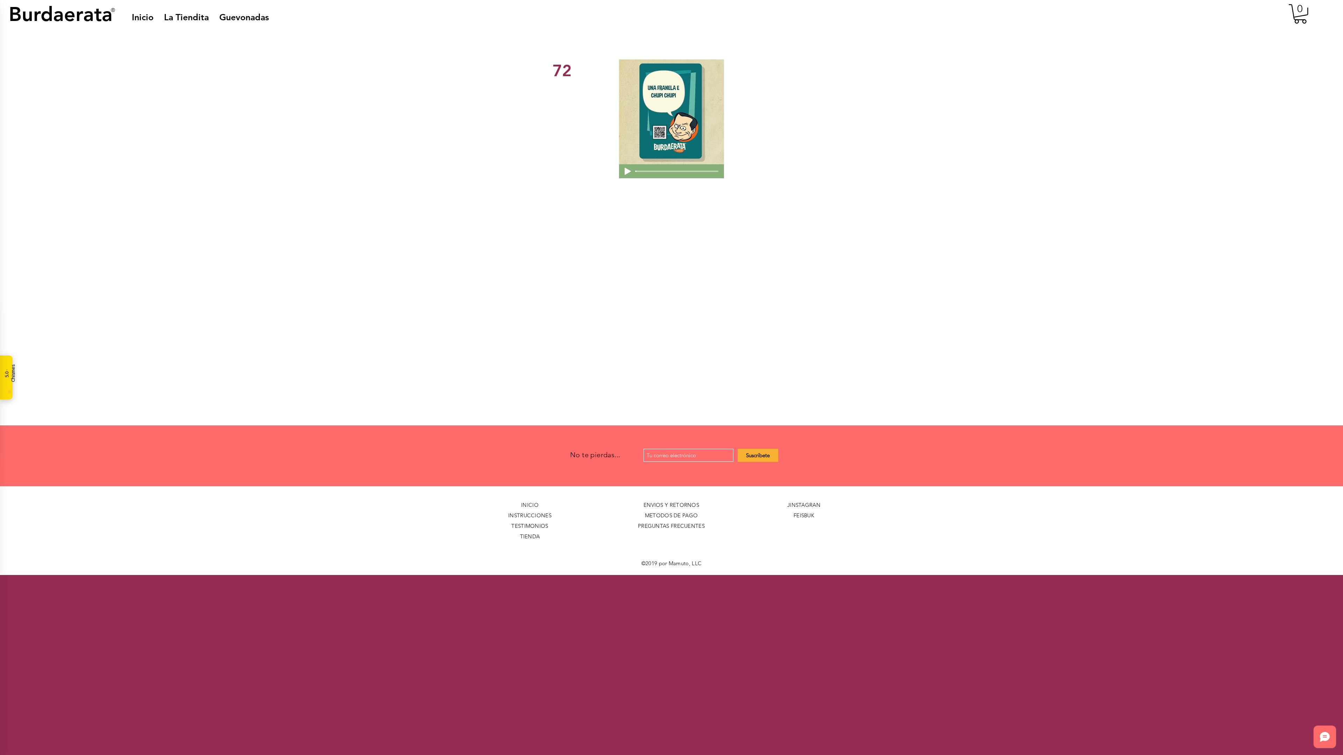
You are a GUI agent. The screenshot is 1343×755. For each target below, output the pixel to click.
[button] (244, 17)
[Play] (628, 171)
